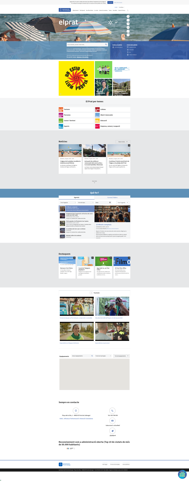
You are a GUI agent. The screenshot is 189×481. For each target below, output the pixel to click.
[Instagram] (128, 16)
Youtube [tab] (97, 293)
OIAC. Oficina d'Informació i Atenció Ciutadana (76, 419)
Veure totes (121, 142)
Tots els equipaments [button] (120, 356)
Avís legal (105, 464)
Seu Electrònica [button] (89, 10)
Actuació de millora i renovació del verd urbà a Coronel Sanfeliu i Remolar (94, 163)
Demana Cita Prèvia (66, 268)
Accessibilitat (126, 464)
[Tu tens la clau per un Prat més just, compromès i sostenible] (77, 306)
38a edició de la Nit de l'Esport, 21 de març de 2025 (109, 318)
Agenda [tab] (76, 197)
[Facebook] (128, 20)
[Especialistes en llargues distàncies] (77, 331)
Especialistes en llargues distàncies (69, 343)
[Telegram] (128, 23)
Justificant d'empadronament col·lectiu (88, 51)
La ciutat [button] (96, 10)
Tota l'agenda (122, 202)
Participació (82, 10)
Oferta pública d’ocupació (81, 49)
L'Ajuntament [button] (76, 10)
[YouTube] (128, 27)
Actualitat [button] (115, 10)
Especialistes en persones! (102, 343)
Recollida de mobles (71, 49)
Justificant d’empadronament (88, 48)
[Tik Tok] (128, 31)
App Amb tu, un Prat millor (103, 269)
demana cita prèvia (82, 57)
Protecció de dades (115, 464)
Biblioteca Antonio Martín (113, 228)
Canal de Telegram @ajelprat (84, 269)
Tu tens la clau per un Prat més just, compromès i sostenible (76, 318)
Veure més (94, 181)
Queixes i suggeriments (97, 49)
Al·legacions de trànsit (100, 48)
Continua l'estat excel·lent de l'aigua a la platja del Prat (119, 162)
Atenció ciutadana (103, 10)
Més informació (118, 2)
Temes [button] (110, 10)
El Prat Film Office (120, 268)
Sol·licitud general (77, 48)
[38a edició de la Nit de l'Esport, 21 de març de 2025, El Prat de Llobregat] (112, 306)
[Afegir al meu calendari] (129, 209)
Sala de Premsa (121, 10)
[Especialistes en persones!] (112, 331)
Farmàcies (89, 49)
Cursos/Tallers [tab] (112, 197)
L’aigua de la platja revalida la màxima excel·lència (70, 162)
